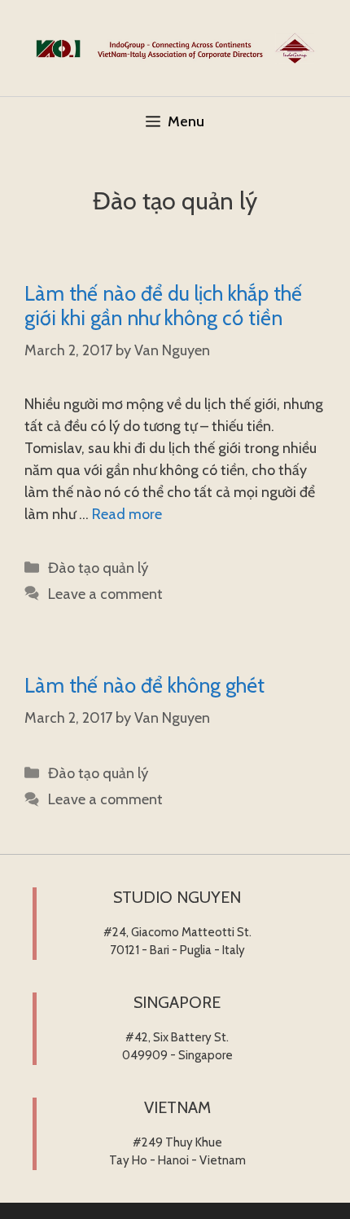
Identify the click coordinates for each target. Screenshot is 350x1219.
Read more (127, 514)
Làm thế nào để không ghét (144, 685)
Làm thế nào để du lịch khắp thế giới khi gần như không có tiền (163, 305)
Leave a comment (105, 594)
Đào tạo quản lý (98, 568)
